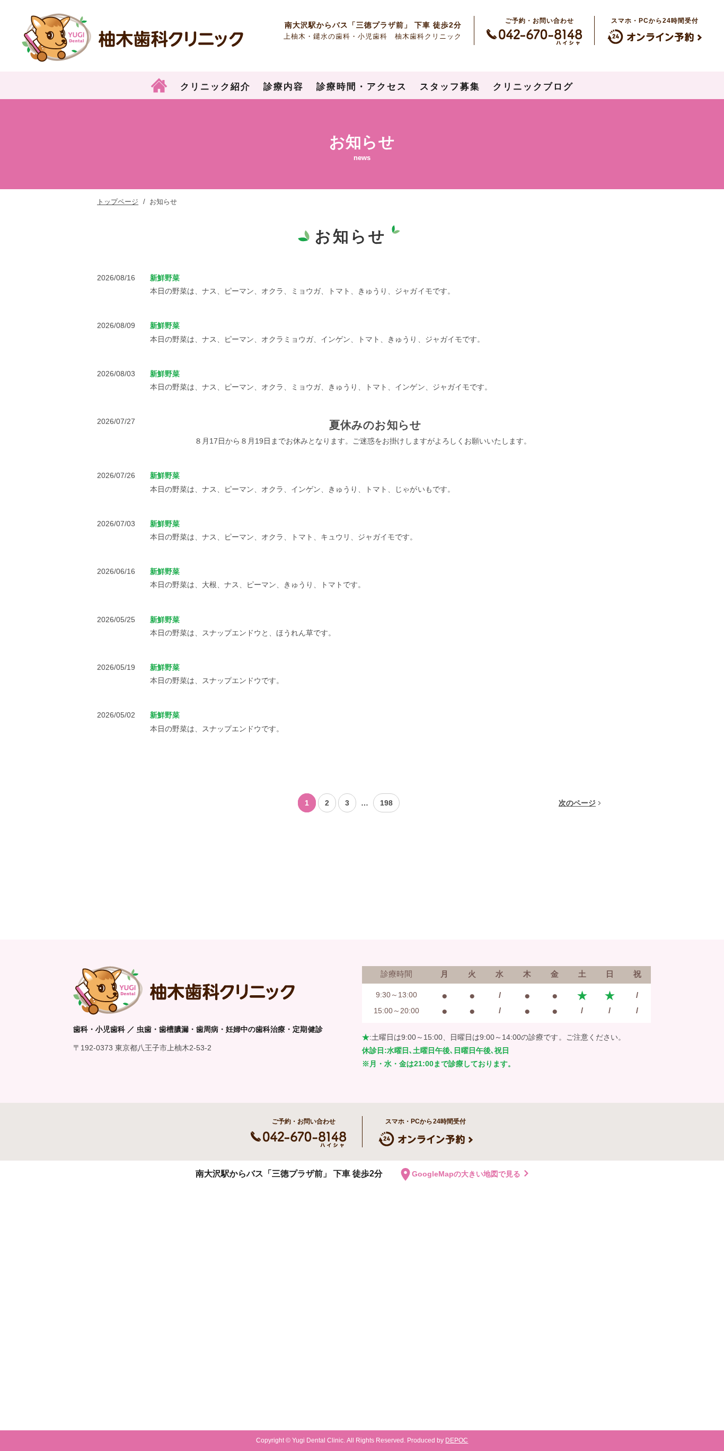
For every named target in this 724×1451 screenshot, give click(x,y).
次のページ (577, 803)
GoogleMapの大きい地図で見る (466, 1174)
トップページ (117, 202)
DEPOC (456, 1440)
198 (386, 803)
